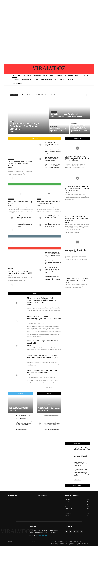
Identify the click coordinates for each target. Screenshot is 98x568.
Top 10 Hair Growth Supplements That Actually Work (52, 144)
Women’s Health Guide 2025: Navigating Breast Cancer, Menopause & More (52, 159)
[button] (88, 76)
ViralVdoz (10, 167)
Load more (77, 479)
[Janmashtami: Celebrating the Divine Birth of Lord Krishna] (77, 242)
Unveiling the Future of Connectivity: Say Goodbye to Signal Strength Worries (49, 408)
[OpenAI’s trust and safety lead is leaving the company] (40, 431)
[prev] (85, 95)
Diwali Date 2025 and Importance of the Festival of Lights (48, 203)
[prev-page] (9, 178)
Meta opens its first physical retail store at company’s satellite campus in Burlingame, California (41, 300)
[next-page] (11, 178)
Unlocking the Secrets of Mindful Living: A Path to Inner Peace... (76, 279)
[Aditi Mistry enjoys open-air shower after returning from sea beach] (12, 217)
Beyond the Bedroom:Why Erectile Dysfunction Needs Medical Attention (81, 456)
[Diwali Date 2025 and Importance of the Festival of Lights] (49, 193)
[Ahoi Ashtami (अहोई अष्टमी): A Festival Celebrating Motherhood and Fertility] (77, 208)
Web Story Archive (46, 79)
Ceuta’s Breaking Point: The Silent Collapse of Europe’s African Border (20, 163)
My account (71, 79)
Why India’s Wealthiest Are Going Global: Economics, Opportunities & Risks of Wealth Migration (24, 417)
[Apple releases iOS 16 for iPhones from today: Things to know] (40, 417)
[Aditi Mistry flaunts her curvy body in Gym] (20, 193)
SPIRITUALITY (16, 79)
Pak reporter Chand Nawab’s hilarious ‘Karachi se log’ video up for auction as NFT (52, 224)
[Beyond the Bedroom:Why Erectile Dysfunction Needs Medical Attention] (69, 109)
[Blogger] (66, 531)
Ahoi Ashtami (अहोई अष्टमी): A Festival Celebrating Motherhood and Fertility (76, 218)
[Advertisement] (46, 10)
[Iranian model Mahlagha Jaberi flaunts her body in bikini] (16, 346)
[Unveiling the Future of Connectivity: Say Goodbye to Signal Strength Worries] (49, 405)
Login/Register (17, 83)
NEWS (19, 76)
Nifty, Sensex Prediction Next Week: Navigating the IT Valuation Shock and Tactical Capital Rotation (24, 423)
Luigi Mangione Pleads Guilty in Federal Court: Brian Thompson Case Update (38, 95)
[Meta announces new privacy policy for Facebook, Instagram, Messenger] (16, 375)
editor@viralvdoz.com (41, 535)
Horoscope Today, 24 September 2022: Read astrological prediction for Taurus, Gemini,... (77, 188)
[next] (87, 95)
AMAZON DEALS (26, 79)
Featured (35, 79)
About (56, 79)
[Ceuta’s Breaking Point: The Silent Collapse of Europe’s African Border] (59, 126)
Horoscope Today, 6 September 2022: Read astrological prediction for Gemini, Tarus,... (77, 158)
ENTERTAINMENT (61, 76)
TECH (76, 76)
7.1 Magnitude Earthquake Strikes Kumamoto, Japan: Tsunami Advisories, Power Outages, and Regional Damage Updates (81, 472)
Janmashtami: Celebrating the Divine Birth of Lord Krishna (75, 251)
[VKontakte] (81, 531)
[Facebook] (70, 531)
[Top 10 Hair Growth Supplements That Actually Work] (40, 144)
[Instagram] (77, 531)
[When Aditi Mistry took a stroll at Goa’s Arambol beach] (40, 217)
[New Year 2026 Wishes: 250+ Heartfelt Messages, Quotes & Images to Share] (40, 151)
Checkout (63, 79)
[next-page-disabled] (11, 242)
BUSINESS (70, 76)
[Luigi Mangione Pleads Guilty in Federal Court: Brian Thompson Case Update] (28, 116)
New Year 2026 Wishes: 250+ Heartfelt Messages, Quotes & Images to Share (53, 151)
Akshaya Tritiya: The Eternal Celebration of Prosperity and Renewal (24, 224)
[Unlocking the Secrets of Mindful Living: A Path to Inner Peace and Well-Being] (77, 270)
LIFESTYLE (51, 76)
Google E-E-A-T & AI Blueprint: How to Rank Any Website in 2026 (20, 272)
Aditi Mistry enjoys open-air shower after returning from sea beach (24, 217)
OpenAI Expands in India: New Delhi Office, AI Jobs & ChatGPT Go (53, 262)
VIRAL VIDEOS (27, 76)
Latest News (53, 111)
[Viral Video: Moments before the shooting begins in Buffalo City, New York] (16, 321)
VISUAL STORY (37, 76)
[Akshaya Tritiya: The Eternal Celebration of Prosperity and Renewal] (12, 225)
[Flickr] (74, 531)
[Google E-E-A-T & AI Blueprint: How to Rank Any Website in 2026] (20, 260)
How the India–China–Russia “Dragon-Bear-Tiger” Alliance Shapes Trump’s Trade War (52, 166)
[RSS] (82, 76)
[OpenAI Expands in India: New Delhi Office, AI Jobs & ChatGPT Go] (40, 262)
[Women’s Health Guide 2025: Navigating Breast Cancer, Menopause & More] (40, 159)
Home (14, 76)
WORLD (45, 76)
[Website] (85, 76)
